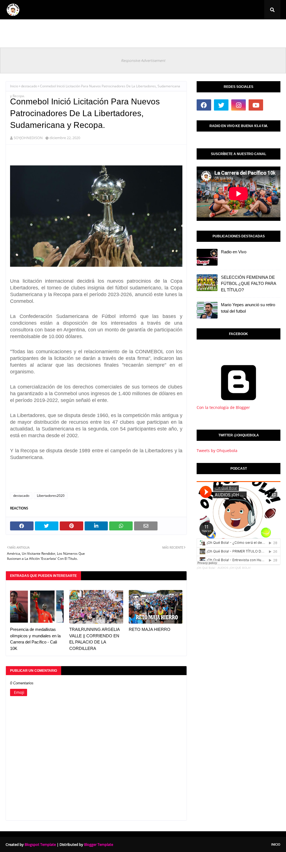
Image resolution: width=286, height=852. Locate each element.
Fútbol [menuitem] (34, 29)
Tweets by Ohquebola (217, 450)
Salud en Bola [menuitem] (183, 29)
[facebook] (204, 105)
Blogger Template (98, 844)
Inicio (14, 86)
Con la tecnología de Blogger (223, 407)
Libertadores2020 (51, 495)
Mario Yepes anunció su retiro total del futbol (248, 307)
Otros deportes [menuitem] (219, 29)
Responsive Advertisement (143, 60)
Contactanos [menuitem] (252, 29)
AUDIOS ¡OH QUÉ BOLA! (234, 567)
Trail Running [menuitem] (149, 29)
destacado (29, 86)
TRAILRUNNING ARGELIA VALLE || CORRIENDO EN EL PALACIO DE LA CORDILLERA (94, 639)
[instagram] (238, 105)
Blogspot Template (40, 844)
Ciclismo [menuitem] (61, 29)
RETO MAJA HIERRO (149, 629)
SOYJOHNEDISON (28, 137)
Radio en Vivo (233, 251)
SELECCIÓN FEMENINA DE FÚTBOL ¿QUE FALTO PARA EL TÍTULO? (248, 283)
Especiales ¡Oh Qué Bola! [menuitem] (105, 29)
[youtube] (256, 105)
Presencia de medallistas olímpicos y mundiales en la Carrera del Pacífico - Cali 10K (35, 639)
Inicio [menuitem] (15, 29)
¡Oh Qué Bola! (206, 567)
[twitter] (221, 105)
